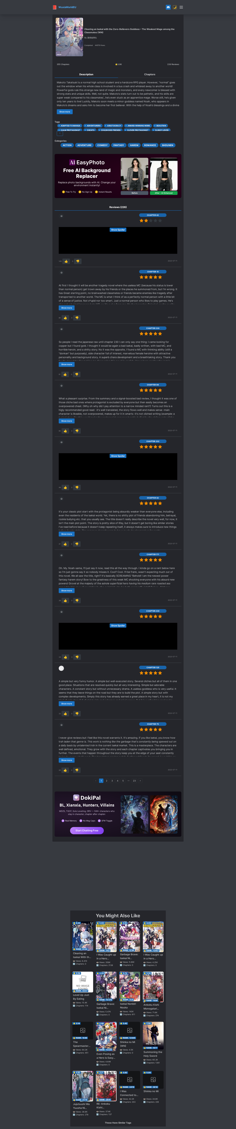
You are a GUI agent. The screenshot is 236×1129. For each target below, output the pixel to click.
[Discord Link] (168, 7)
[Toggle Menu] (181, 7)
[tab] (86, 74)
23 (134, 780)
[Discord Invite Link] (168, 7)
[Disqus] (118, 876)
